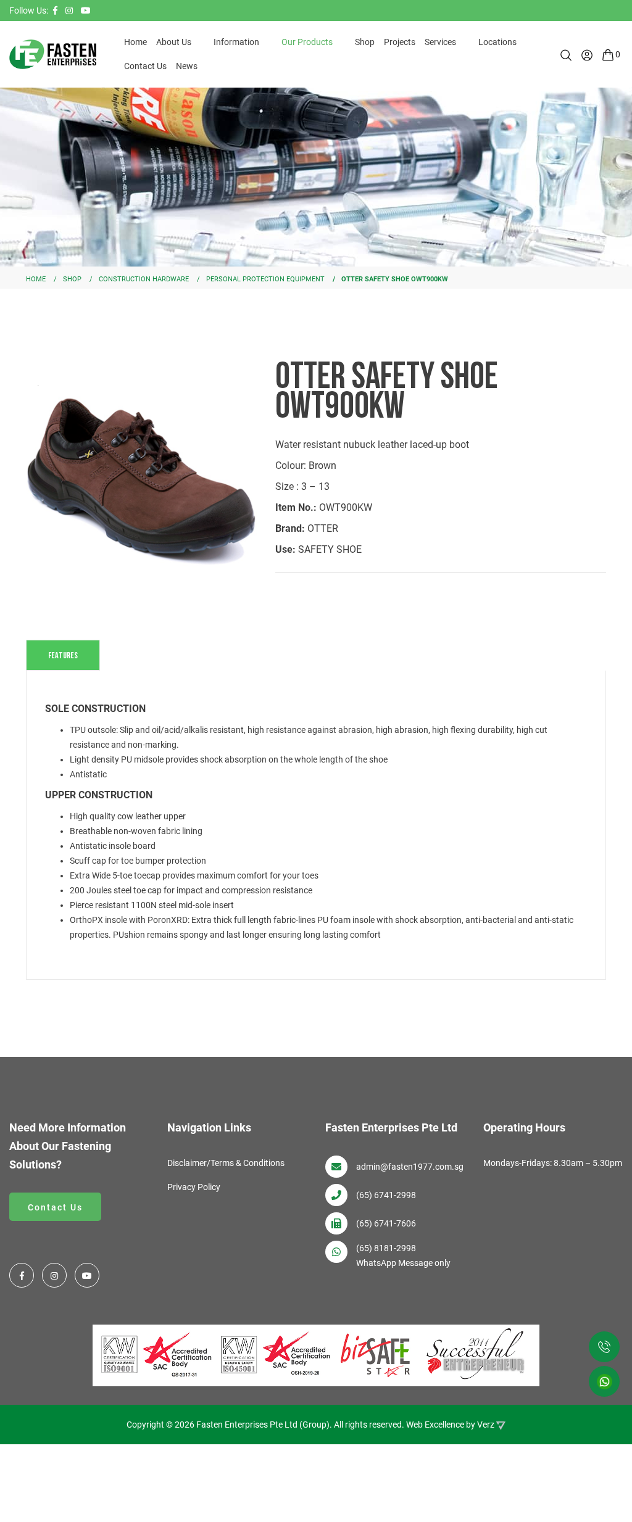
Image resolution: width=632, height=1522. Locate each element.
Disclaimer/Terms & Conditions (226, 1163)
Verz (485, 1424)
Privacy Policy (193, 1187)
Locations (497, 42)
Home (135, 42)
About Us (173, 42)
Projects (399, 42)
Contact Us (145, 66)
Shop (365, 42)
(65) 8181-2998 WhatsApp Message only (403, 1255)
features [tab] (63, 655)
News (187, 66)
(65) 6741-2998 (386, 1195)
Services (440, 42)
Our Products (307, 42)
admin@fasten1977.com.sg (410, 1167)
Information (236, 42)
